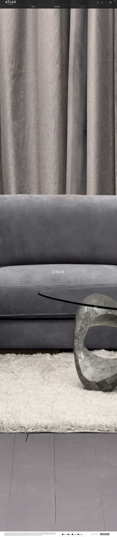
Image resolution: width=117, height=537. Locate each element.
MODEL (33, 6)
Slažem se (105, 534)
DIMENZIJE (57, 6)
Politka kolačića (32, 535)
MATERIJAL (82, 6)
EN (114, 1)
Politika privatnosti (38, 535)
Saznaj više (95, 534)
